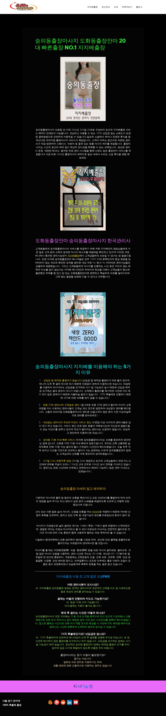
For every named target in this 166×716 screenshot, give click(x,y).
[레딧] (63, 702)
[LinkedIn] (69, 702)
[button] (127, 7)
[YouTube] (75, 702)
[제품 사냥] (56, 702)
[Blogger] (50, 702)
